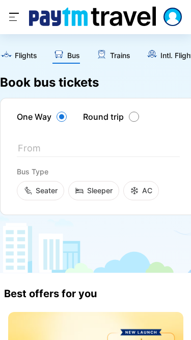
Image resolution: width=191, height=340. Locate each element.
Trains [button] (120, 55)
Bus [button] (73, 55)
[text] (18, 56)
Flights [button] (26, 55)
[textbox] (98, 150)
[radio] (43, 117)
